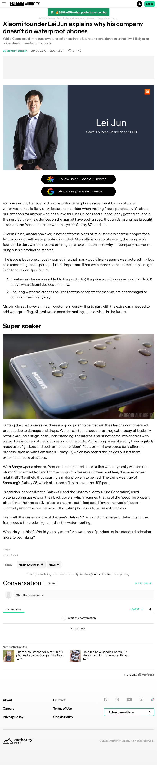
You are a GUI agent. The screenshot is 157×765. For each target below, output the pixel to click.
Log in (138, 583)
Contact (59, 700)
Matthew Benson (17, 50)
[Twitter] (141, 699)
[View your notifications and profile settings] (150, 609)
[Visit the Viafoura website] (146, 674)
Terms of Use (62, 708)
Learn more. (111, 18)
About (7, 700)
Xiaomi (14, 554)
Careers (8, 708)
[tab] (13, 609)
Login (149, 4)
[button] (78, 4)
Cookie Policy (63, 717)
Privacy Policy (13, 717)
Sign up (147, 583)
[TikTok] (152, 699)
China (6, 554)
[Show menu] (4, 4)
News (6, 550)
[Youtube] (129, 699)
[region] (78, 629)
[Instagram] (117, 699)
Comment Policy (101, 574)
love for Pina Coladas (76, 214)
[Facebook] (105, 699)
